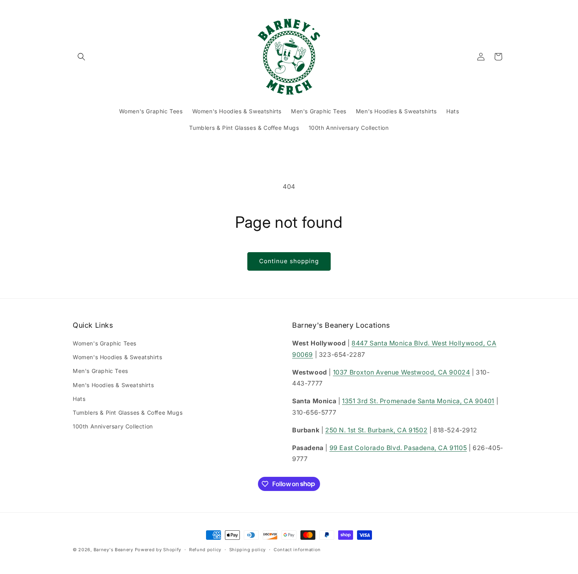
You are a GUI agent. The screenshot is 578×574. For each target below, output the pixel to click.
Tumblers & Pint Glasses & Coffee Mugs (127, 412)
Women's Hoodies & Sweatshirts (117, 357)
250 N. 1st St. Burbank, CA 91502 (376, 430)
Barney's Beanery (113, 549)
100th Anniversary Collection (113, 426)
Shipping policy (247, 549)
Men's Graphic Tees (100, 371)
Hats (79, 398)
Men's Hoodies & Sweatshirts (113, 385)
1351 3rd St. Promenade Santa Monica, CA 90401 (418, 401)
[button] (81, 56)
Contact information (297, 549)
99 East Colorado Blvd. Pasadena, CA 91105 (398, 448)
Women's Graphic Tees (104, 343)
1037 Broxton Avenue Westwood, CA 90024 (401, 372)
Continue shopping (289, 261)
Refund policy (205, 549)
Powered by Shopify (158, 549)
